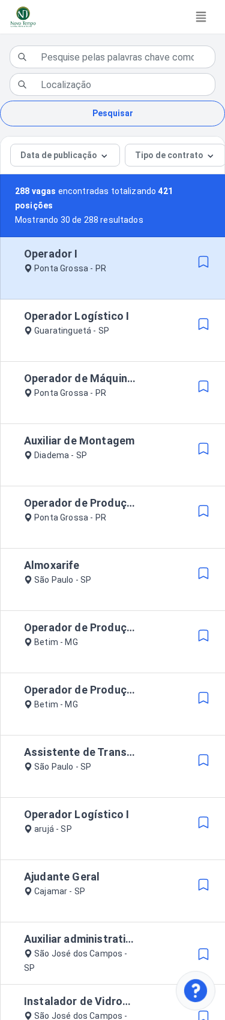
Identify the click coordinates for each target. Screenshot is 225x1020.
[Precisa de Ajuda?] (195, 990)
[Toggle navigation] (201, 16)
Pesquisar (112, 113)
